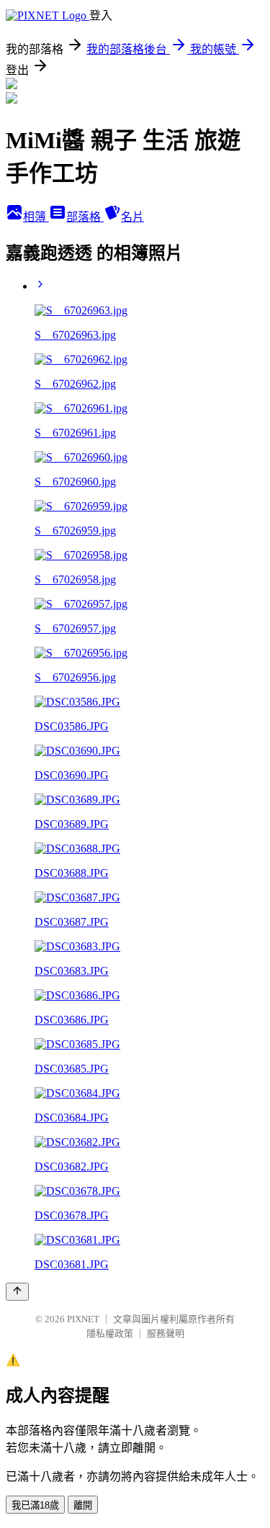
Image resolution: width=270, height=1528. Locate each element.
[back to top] (17, 1292)
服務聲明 (165, 1333)
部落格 (85, 217)
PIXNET (83, 1319)
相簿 (36, 217)
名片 (132, 217)
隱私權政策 (109, 1333)
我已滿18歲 (35, 1505)
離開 (82, 1505)
